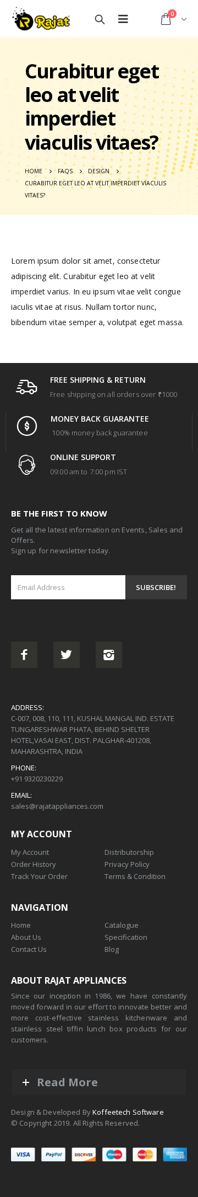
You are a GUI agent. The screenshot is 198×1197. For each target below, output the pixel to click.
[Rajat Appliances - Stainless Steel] (41, 19)
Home (21, 925)
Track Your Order (39, 876)
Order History (33, 864)
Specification (126, 937)
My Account (30, 852)
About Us (26, 937)
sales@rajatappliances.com (57, 806)
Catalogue (122, 925)
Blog (112, 949)
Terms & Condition (135, 876)
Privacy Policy (127, 864)
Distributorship (129, 852)
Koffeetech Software (128, 1112)
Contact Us (29, 949)
